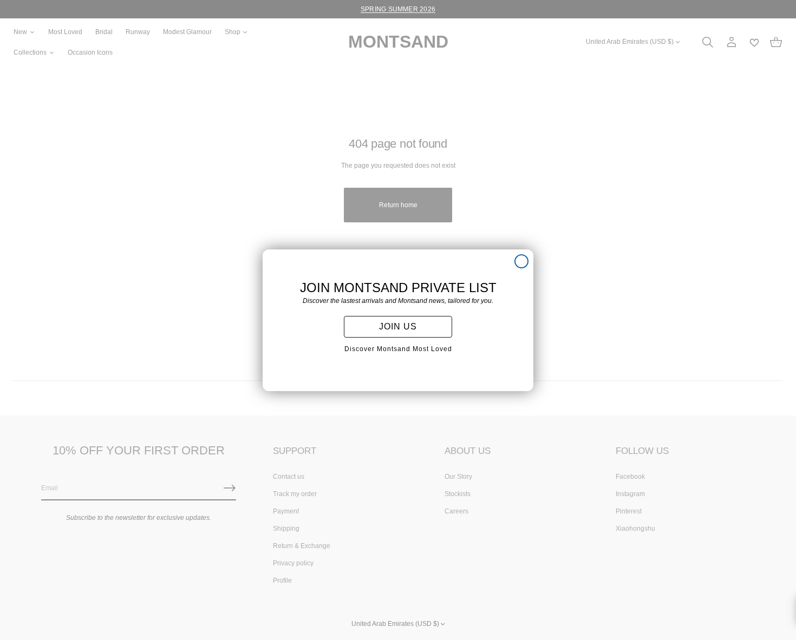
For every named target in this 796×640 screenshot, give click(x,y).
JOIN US (398, 326)
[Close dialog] (521, 261)
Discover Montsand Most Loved (398, 349)
